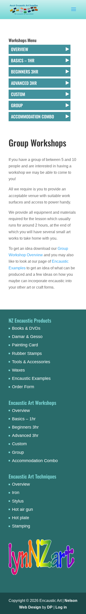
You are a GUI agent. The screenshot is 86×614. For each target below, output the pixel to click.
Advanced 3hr (24, 83)
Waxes (18, 370)
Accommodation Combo (32, 116)
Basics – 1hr (22, 60)
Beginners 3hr (24, 71)
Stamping (21, 526)
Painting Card (25, 345)
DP (50, 607)
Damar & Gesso (27, 336)
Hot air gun (22, 509)
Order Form (23, 386)
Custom (18, 94)
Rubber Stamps (27, 353)
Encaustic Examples (31, 378)
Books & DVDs (26, 328)
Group (17, 105)
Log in (61, 607)
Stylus (18, 501)
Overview (19, 49)
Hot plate (20, 517)
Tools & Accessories (31, 361)
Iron (15, 492)
